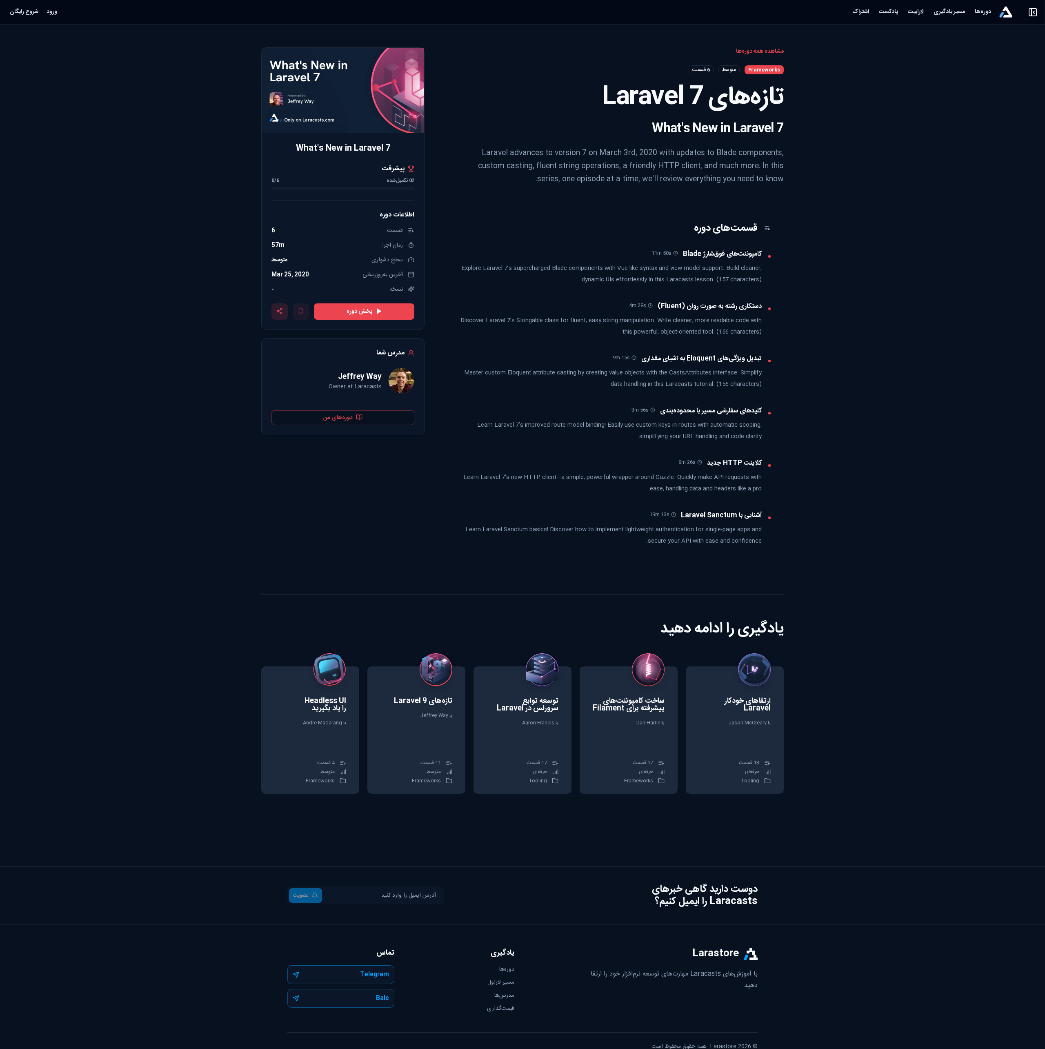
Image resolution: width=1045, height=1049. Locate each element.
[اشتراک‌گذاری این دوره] (279, 311)
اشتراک (860, 12)
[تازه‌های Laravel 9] (416, 730)
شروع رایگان (24, 12)
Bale (382, 998)
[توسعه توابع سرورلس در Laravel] (522, 730)
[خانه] (1006, 12)
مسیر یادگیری (949, 12)
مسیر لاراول (500, 982)
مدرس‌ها (504, 995)
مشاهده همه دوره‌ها (760, 51)
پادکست (888, 12)
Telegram (374, 975)
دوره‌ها (983, 12)
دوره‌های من (338, 417)
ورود (52, 12)
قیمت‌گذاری (500, 1008)
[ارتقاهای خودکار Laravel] (735, 730)
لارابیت (916, 12)
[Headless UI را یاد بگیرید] (310, 730)
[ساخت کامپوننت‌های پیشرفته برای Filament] (629, 730)
